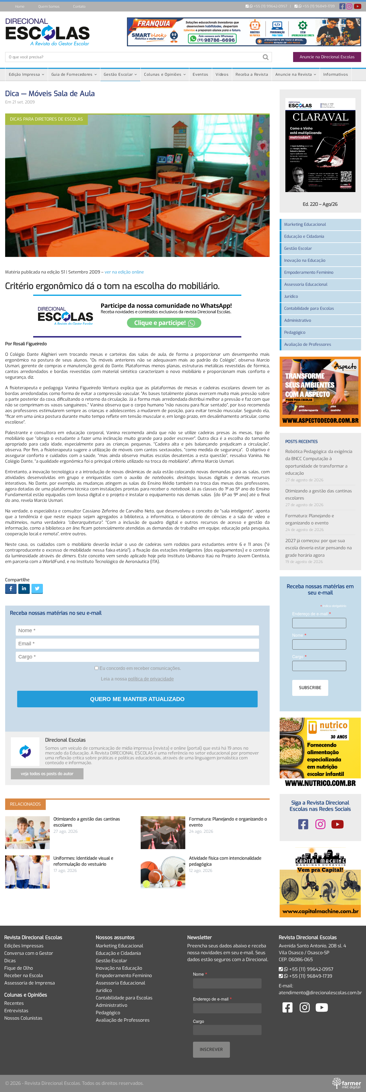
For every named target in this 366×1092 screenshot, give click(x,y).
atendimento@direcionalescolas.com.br (320, 993)
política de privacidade (151, 678)
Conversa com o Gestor (28, 953)
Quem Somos (48, 6)
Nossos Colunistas (23, 1018)
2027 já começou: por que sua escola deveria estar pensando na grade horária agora (318, 548)
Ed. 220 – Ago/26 (320, 204)
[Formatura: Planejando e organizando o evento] (163, 832)
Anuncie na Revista (293, 74)
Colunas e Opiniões (163, 74)
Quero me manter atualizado (137, 699)
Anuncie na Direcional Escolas (327, 57)
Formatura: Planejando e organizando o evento (309, 519)
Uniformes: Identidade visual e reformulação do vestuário (83, 861)
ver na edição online (124, 272)
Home (20, 6)
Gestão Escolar (118, 74)
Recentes (14, 1003)
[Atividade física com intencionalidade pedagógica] (163, 871)
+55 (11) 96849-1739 (318, 6)
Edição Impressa (24, 74)
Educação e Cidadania (304, 236)
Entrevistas (16, 1011)
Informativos (335, 74)
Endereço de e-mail (311, 613)
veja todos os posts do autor (47, 773)
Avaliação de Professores (307, 344)
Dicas (10, 961)
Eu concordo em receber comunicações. (139, 668)
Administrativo (297, 320)
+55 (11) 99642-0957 (270, 6)
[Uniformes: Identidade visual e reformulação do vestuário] (27, 871)
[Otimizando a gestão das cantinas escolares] (27, 832)
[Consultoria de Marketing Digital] (346, 1083)
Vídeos (222, 74)
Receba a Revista (252, 74)
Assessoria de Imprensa (29, 983)
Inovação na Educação (304, 260)
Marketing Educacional (305, 224)
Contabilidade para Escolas (309, 308)
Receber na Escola (23, 976)
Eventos (200, 74)
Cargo (299, 656)
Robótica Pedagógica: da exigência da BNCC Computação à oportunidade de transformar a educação (318, 462)
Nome (299, 634)
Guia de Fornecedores (72, 74)
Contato (79, 6)
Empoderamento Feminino (308, 272)
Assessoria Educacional (305, 284)
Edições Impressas (23, 946)
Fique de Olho (18, 968)
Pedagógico (294, 332)
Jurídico (291, 296)
